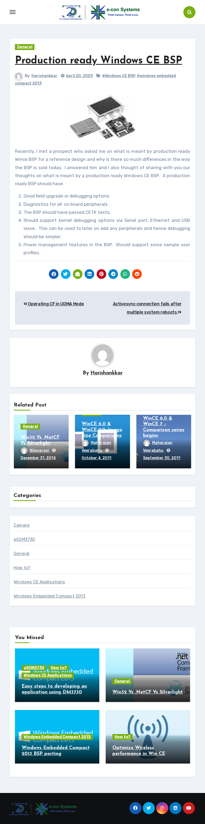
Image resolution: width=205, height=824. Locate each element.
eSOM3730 (24, 539)
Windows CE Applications (39, 581)
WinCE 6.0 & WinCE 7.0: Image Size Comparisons (102, 430)
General (24, 47)
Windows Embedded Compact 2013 (49, 596)
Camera (21, 525)
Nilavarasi (40, 450)
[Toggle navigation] (12, 12)
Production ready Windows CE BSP (98, 61)
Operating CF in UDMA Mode (55, 303)
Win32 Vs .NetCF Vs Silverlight (147, 692)
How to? (22, 567)
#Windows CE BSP (118, 76)
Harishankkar (44, 76)
